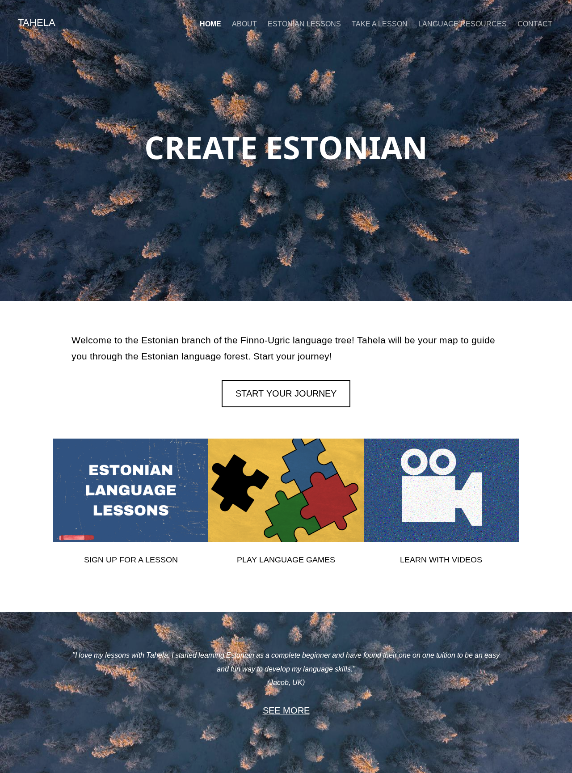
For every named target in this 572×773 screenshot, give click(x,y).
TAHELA (36, 22)
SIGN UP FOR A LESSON (131, 559)
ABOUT (244, 24)
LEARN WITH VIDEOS (441, 559)
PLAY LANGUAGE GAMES (286, 559)
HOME (210, 24)
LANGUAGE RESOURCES (462, 24)
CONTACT (534, 24)
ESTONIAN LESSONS (304, 24)
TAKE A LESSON (380, 24)
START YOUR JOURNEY (286, 393)
